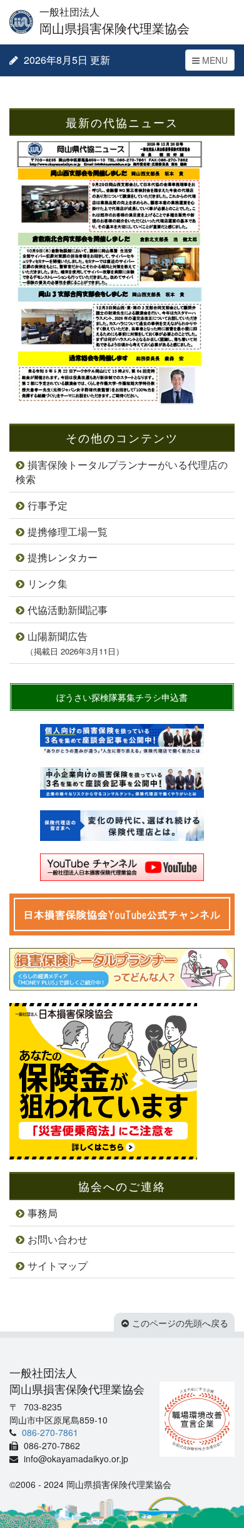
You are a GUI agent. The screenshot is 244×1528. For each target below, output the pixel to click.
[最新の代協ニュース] (109, 405)
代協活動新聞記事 (68, 610)
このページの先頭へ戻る (180, 1323)
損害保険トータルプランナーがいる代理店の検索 (122, 471)
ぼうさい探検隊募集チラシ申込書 (122, 697)
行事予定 (48, 505)
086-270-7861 (48, 1432)
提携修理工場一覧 (68, 531)
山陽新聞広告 (75, 643)
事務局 (43, 1213)
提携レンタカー (63, 557)
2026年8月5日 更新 (65, 60)
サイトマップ (58, 1265)
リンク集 (48, 583)
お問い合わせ (58, 1239)
